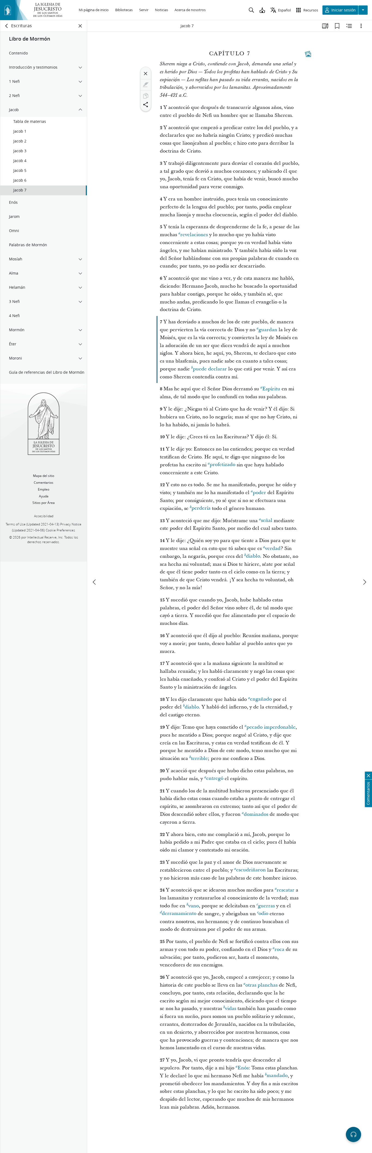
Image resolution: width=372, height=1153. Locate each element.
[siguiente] (364, 582)
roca (279, 949)
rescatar (285, 890)
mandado (277, 1075)
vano (193, 905)
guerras (266, 905)
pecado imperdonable (270, 727)
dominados (256, 814)
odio (263, 913)
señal (266, 520)
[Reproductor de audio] (353, 1134)
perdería (201, 508)
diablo (253, 556)
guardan (267, 329)
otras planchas (261, 985)
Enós (243, 1067)
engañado (261, 699)
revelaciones (194, 234)
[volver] (6, 26)
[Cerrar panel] (80, 26)
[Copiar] (145, 96)
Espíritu (271, 388)
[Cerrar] (145, 73)
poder (259, 492)
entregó (214, 778)
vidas (230, 1008)
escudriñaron (251, 870)
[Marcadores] (337, 26)
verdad (272, 548)
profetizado (222, 464)
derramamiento (179, 913)
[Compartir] (145, 104)
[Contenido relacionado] (349, 26)
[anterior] (94, 582)
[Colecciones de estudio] (325, 26)
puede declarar (210, 369)
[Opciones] (361, 26)
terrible (199, 758)
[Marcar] (145, 84)
